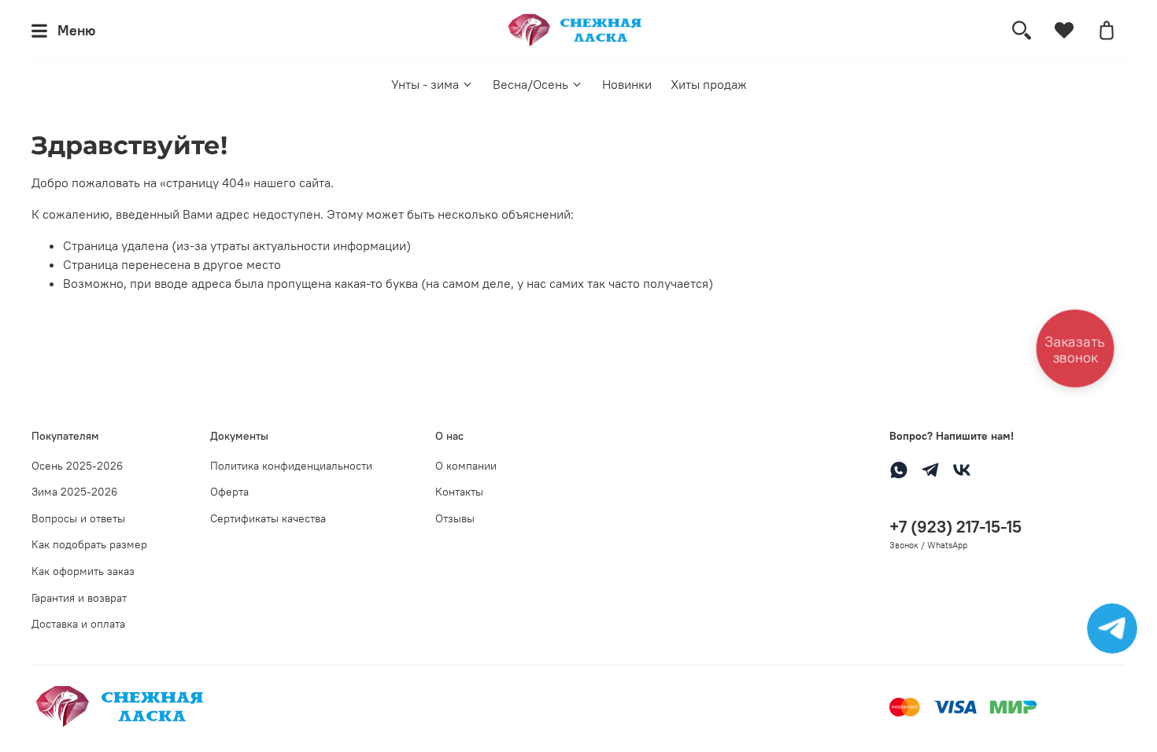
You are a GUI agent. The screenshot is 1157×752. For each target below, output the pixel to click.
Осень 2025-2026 (77, 466)
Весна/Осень (530, 84)
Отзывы (455, 518)
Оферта (229, 492)
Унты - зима (425, 84)
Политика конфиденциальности (291, 466)
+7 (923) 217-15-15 (955, 526)
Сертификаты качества (268, 518)
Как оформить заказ (83, 571)
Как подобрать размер (89, 544)
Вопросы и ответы (78, 518)
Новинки (627, 84)
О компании (466, 466)
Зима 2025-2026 (74, 492)
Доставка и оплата (78, 624)
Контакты (459, 492)
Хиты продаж (709, 84)
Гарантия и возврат (79, 598)
